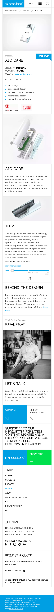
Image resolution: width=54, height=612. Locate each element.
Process (9, 484)
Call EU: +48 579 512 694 (18, 535)
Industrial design (13, 266)
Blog (8, 502)
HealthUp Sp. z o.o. (23, 74)
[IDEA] (20, 271)
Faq (7, 510)
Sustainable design (16, 497)
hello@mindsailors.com (19, 528)
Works (26, 11)
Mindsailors (11, 11)
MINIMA (17, 583)
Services (10, 480)
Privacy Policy (16, 609)
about (8, 493)
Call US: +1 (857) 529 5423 (19, 531)
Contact (10, 476)
